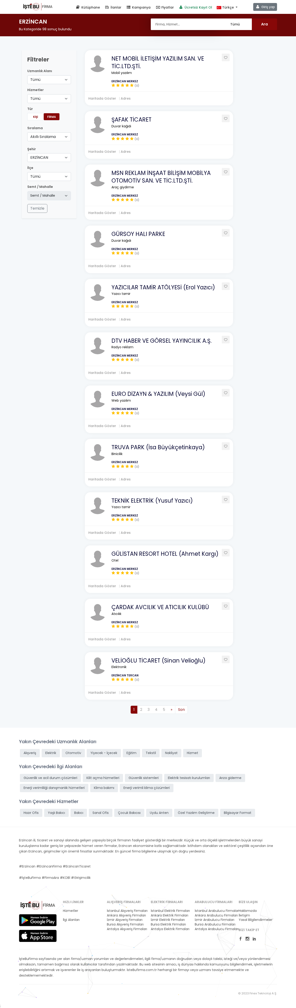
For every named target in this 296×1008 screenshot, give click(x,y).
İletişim (244, 915)
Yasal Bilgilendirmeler (255, 920)
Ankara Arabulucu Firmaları (214, 915)
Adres (126, 98)
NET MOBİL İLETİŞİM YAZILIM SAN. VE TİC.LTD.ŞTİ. (157, 62)
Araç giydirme (122, 187)
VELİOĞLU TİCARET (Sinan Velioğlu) (158, 660)
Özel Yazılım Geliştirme (196, 812)
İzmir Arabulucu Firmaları (214, 920)
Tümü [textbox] (35, 79)
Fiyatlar (167, 7)
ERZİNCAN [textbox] (39, 157)
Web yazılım (121, 400)
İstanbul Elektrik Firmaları (170, 911)
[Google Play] (38, 920)
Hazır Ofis (31, 812)
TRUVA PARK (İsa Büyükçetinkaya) (158, 447)
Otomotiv (73, 753)
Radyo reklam (122, 347)
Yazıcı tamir (120, 293)
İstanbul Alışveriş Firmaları (126, 911)
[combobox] (49, 79)
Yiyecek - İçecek (103, 753)
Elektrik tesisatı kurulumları (189, 778)
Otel (114, 560)
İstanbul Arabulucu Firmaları (214, 911)
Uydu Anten (159, 812)
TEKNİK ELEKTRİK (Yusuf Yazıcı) (152, 500)
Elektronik (118, 667)
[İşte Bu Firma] (38, 6)
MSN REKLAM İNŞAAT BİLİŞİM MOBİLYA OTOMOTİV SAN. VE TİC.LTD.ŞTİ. (161, 177)
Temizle (37, 208)
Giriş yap (267, 7)
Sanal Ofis (100, 812)
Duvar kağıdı (121, 126)
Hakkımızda (248, 911)
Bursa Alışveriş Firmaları (125, 924)
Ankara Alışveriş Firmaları (126, 915)
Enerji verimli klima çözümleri (146, 787)
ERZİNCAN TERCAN (125, 675)
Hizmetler (70, 911)
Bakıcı (78, 812)
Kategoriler (71, 915)
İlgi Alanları (71, 920)
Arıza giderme (230, 778)
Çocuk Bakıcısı (129, 812)
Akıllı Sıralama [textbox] (43, 136)
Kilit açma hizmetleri (102, 778)
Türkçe (228, 7)
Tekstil (151, 753)
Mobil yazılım (121, 72)
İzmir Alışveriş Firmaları (124, 920)
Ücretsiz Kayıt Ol (198, 7)
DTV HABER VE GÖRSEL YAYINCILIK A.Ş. (161, 341)
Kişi (35, 117)
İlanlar (115, 7)
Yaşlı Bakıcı (56, 812)
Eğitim (131, 753)
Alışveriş (30, 753)
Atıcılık (116, 613)
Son (181, 709)
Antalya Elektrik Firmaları (170, 929)
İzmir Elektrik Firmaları (168, 920)
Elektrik (50, 753)
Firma (51, 117)
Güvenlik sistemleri (144, 778)
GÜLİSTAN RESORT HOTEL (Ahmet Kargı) (165, 554)
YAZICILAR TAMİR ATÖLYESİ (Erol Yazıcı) (163, 287)
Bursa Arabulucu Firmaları (214, 924)
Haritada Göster (102, 98)
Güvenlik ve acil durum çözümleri (50, 778)
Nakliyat (171, 753)
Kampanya (141, 7)
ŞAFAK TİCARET (131, 119)
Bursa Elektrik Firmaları (168, 924)
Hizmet (192, 753)
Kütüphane (90, 7)
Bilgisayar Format (237, 812)
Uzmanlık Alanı (39, 71)
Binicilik (117, 454)
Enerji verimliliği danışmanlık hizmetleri (54, 787)
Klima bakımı (104, 787)
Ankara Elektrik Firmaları (169, 915)
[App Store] (38, 936)
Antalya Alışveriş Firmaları (126, 929)
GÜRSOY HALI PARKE (138, 234)
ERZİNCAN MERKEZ (124, 81)
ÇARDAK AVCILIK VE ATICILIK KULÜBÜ (160, 607)
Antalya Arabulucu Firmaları (214, 929)
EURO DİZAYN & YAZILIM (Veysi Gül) (158, 394)
